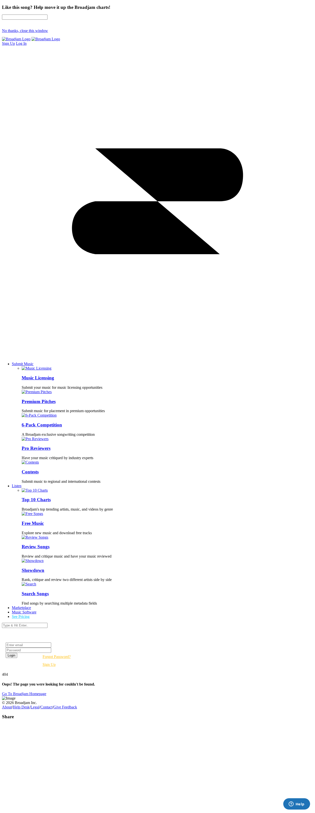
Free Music (33, 523)
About (7, 707)
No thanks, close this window (25, 31)
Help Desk (21, 707)
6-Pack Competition (42, 424)
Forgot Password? (57, 657)
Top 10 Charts (36, 499)
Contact (46, 707)
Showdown (33, 570)
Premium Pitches (39, 401)
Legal (35, 707)
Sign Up (49, 664)
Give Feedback (65, 707)
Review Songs (35, 546)
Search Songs (35, 593)
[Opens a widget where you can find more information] (296, 804)
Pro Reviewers (36, 448)
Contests (30, 471)
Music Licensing (38, 377)
